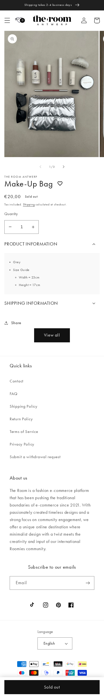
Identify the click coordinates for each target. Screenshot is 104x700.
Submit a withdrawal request (35, 456)
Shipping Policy (23, 406)
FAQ (14, 393)
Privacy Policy (22, 444)
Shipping (29, 204)
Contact (16, 381)
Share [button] (16, 322)
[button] (7, 20)
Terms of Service (24, 431)
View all (52, 335)
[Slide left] (40, 166)
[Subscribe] (87, 583)
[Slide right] (63, 166)
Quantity (11, 214)
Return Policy (21, 418)
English (49, 643)
